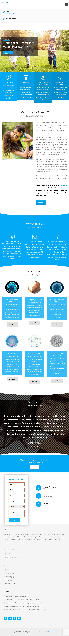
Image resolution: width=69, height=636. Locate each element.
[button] (2, 430)
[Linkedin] (19, 618)
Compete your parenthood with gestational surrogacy (22, 606)
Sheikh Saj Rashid (10, 557)
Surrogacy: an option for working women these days (22, 599)
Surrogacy (8, 570)
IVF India (63, 185)
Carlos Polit (8, 554)
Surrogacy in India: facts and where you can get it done (23, 603)
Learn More (41, 202)
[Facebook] (5, 618)
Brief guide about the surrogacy (15, 596)
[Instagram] (14, 618)
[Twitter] (10, 618)
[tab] (32, 446)
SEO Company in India (52, 632)
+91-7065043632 (10, 14)
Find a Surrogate (10, 573)
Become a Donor (10, 583)
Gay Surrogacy (9, 577)
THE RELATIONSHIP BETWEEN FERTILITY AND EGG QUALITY (25, 610)
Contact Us (35, 467)
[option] (34, 426)
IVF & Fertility (9, 580)
